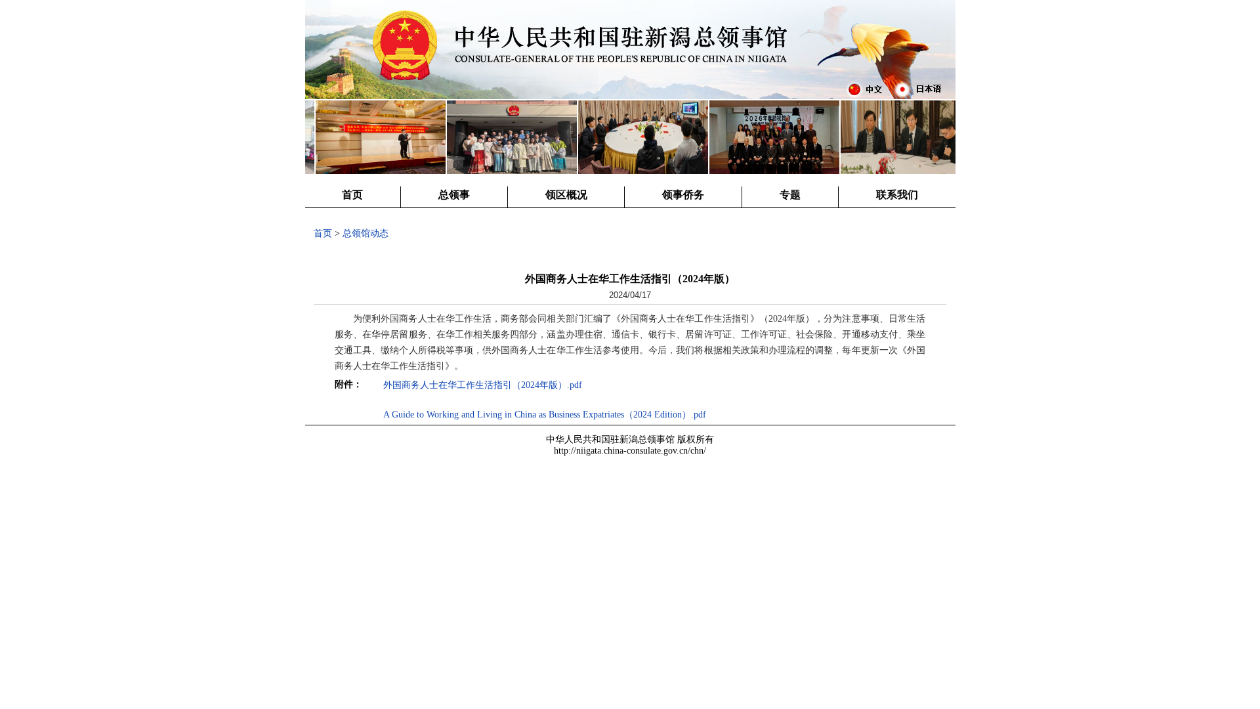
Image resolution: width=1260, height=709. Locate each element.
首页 (352, 194)
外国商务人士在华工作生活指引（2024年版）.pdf (482, 385)
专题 (790, 194)
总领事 (454, 194)
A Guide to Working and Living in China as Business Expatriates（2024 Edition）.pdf (544, 414)
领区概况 (566, 194)
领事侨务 (683, 194)
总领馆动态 (365, 233)
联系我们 (897, 194)
